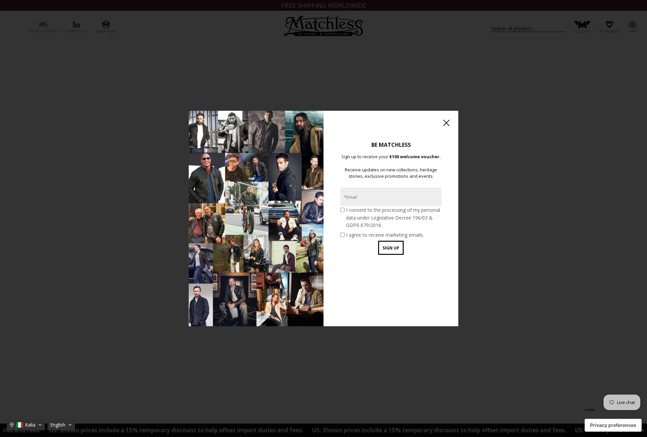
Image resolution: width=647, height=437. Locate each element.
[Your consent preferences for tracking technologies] (613, 425)
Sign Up (390, 248)
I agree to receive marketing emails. (385, 235)
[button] (26, 424)
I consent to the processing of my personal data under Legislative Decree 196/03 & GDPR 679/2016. (393, 217)
